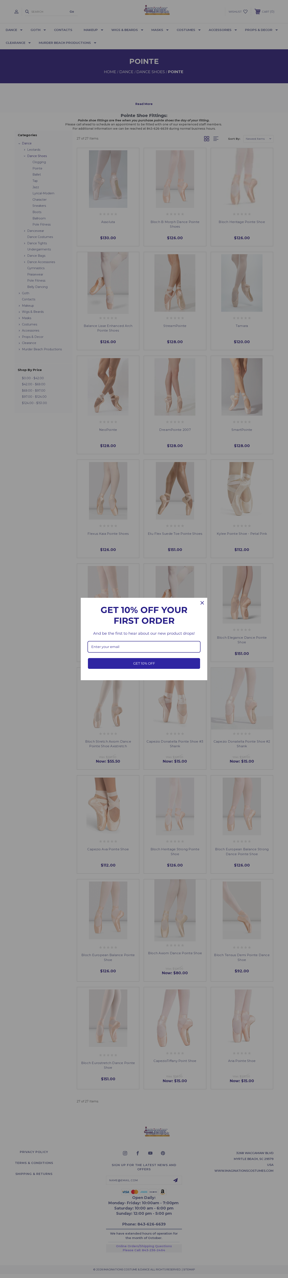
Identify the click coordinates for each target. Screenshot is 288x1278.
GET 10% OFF (144, 663)
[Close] (202, 603)
